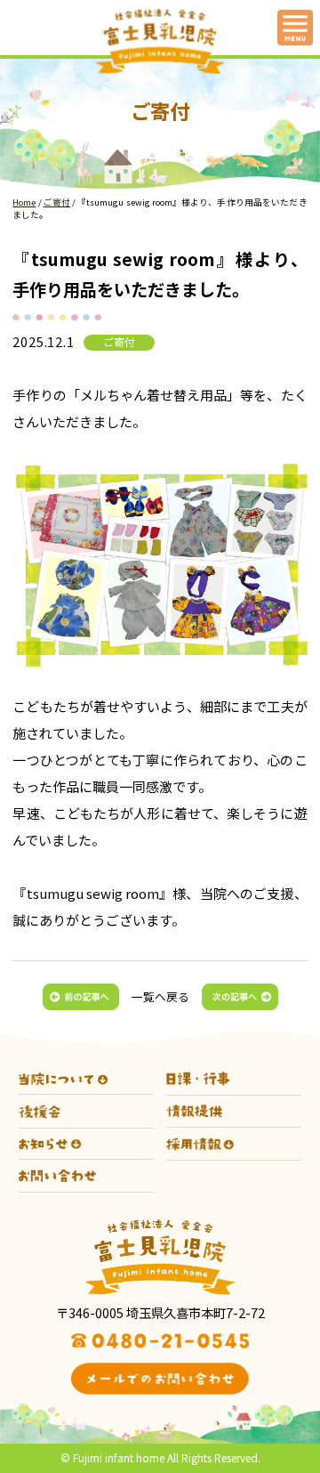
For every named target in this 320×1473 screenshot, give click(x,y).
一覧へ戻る (160, 996)
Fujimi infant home (118, 1457)
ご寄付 (119, 342)
